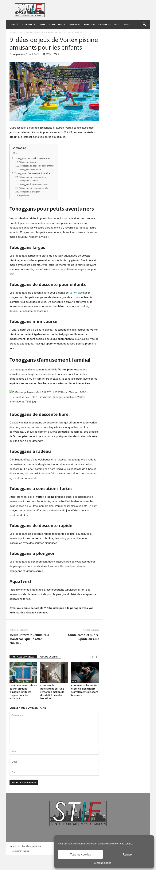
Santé (14, 24)
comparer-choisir (20, 850)
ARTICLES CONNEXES (23, 656)
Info (42, 24)
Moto (127, 24)
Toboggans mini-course (30, 169)
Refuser (128, 854)
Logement (74, 24)
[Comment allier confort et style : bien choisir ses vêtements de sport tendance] (85, 672)
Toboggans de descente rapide (33, 188)
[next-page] (97, 657)
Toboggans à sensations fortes (33, 184)
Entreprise (104, 24)
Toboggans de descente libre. (33, 177)
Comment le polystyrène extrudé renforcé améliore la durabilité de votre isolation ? (52, 692)
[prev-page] (92, 657)
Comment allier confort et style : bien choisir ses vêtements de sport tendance (85, 690)
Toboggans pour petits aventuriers (33, 158)
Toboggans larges (27, 162)
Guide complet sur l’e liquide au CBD (83, 637)
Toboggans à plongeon (30, 192)
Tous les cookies (80, 854)
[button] (144, 24)
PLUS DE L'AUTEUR (49, 656)
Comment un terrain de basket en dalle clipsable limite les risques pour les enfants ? (23, 692)
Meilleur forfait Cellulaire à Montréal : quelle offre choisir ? (29, 639)
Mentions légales (102, 863)
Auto (117, 24)
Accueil (13, 32)
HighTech (89, 24)
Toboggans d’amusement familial (32, 173)
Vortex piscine (77, 292)
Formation (55, 24)
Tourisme (27, 24)
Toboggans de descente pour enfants (36, 166)
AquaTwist (24, 195)
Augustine (18, 54)
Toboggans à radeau (29, 180)
